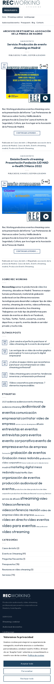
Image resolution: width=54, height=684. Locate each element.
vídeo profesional (41, 526)
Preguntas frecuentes (12, 558)
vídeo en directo (14, 519)
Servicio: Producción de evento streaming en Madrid (27, 46)
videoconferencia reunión (21, 510)
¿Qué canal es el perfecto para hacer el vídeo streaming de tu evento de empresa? (29, 342)
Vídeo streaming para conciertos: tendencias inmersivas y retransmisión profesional (30, 375)
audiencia (11, 401)
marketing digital (22, 467)
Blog (33, 23)
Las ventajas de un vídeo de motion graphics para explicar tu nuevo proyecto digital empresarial (30, 353)
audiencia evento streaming (30, 401)
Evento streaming (38, 145)
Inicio (4, 17)
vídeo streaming (15, 531)
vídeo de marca (39, 515)
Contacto (40, 23)
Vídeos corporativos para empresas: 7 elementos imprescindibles (27, 384)
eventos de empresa (31, 447)
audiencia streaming (11, 406)
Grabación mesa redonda (20, 458)
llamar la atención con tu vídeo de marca (35, 463)
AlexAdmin (40, 55)
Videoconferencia (16, 504)
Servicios (6, 575)
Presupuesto (25, 23)
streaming (29, 498)
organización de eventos (21, 477)
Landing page (29, 17)
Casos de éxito (27, 41)
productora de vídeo (23, 489)
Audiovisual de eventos (11, 23)
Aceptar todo (27, 663)
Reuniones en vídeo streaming (16, 569)
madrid (5, 148)
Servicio (48, 493)
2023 (4, 402)
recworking (41, 494)
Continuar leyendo (27, 133)
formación (6, 453)
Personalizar (27, 671)
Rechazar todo (27, 678)
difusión (40, 424)
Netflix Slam (27, 472)
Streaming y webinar (15, 17)
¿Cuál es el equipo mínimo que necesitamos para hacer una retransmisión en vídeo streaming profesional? (29, 365)
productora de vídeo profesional (23, 493)
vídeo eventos (38, 519)
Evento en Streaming (12, 553)
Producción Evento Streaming (21, 148)
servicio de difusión (11, 498)
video (43, 498)
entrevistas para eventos (21, 435)
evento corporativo (18, 440)
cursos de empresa (28, 424)
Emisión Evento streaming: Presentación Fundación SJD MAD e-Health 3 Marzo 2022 (27, 163)
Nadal (18, 472)
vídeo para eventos (19, 525)
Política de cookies (36, 655)
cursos (18, 424)
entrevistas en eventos (20, 429)
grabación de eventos (28, 452)
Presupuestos (8, 564)
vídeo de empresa (23, 514)
